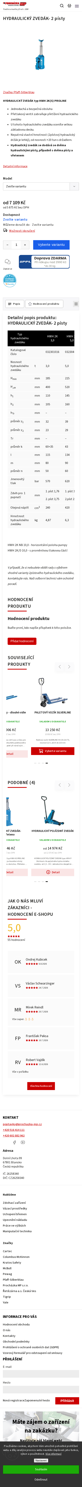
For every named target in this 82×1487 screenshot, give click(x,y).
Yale (5, 1302)
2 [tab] (39, 763)
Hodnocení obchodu (16, 1324)
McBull (7, 1268)
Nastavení (41, 1460)
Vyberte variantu (51, 245)
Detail (56, 872)
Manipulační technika (17, 1231)
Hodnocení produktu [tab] (46, 304)
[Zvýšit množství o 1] (25, 245)
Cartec (7, 1251)
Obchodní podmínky (16, 1341)
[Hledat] (62, 5)
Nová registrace (13, 1400)
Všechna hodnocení (41, 1086)
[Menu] (76, 5)
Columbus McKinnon (16, 1257)
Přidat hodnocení (22, 641)
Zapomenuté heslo (37, 1400)
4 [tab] (47, 763)
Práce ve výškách (14, 1226)
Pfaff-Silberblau (13, 1280)
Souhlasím (41, 1469)
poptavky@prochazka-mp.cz (22, 1124)
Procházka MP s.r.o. (15, 1285)
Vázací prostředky (15, 1208)
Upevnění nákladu (15, 1220)
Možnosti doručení (22, 231)
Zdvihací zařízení (14, 1203)
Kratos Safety (12, 1263)
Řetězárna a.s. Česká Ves (19, 1291)
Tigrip (7, 1297)
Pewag (7, 1274)
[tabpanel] (53, 715)
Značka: (18, 92)
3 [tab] (43, 763)
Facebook (14, 1142)
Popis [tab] (16, 304)
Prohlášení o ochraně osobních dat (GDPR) (31, 1347)
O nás (6, 1330)
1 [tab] (35, 763)
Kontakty (9, 1336)
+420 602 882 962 (14, 1136)
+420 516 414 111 (14, 1130)
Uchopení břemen (15, 1214)
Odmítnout (41, 1480)
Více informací (54, 1454)
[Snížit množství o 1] (7, 245)
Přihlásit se (67, 1401)
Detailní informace (15, 166)
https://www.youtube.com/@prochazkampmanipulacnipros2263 (23, 1142)
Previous (60, 666)
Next (69, 666)
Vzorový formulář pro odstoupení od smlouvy (32, 1353)
